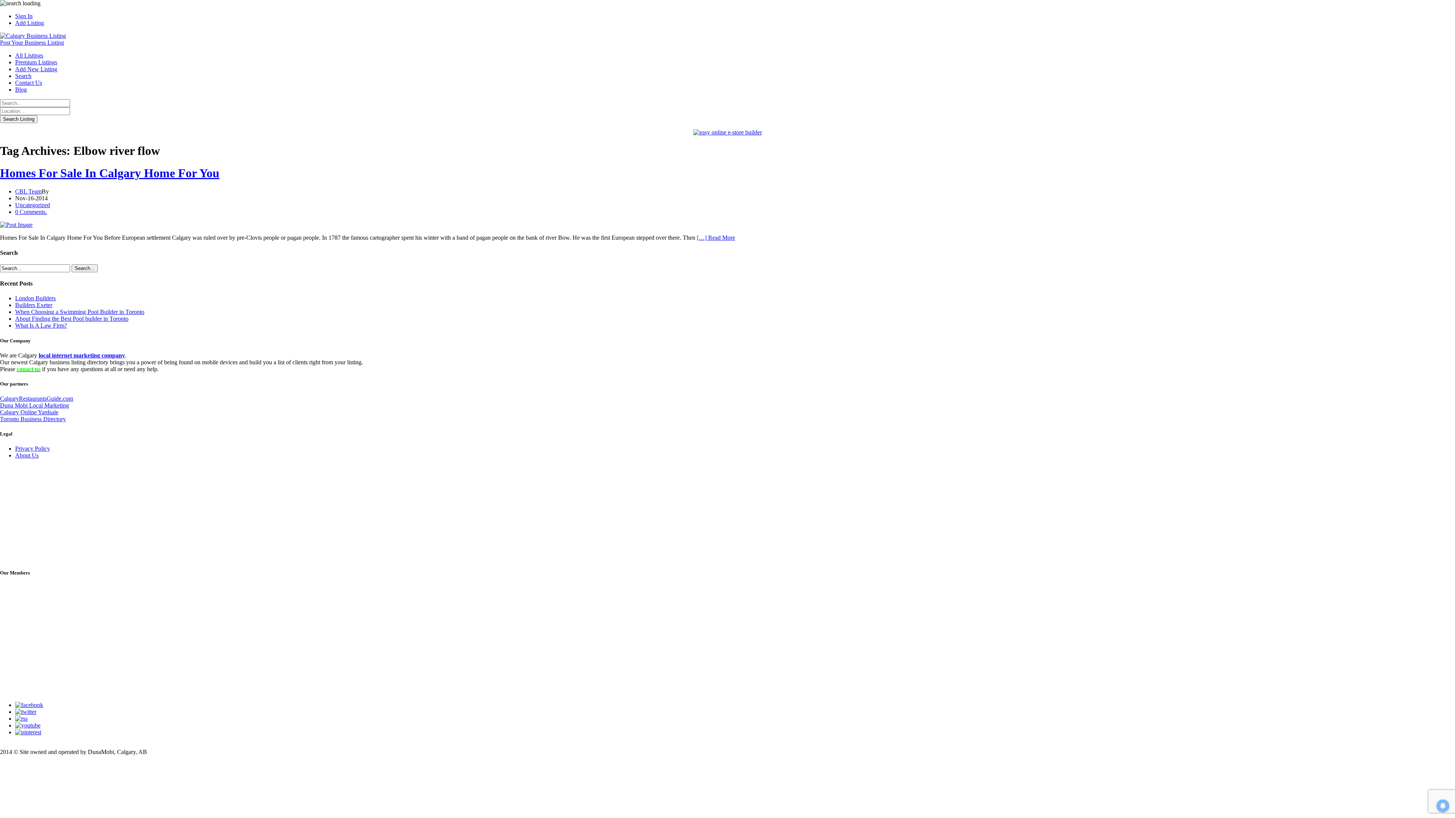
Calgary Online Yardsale (29, 412)
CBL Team (28, 191)
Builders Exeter (33, 305)
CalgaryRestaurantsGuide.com (36, 398)
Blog (21, 89)
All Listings (29, 55)
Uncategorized (32, 205)
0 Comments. (31, 212)
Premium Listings (36, 62)
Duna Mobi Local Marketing (34, 405)
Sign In (24, 16)
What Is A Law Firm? (41, 325)
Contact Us (28, 83)
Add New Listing (36, 69)
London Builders (35, 298)
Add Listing (29, 23)
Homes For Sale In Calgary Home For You (109, 173)
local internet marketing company (82, 355)
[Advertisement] (57, 512)
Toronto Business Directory (33, 419)
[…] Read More (716, 237)
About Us (27, 455)
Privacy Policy (32, 448)
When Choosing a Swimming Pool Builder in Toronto (79, 312)
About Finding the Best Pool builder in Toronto (71, 318)
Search (23, 76)
